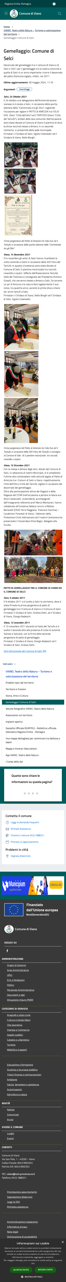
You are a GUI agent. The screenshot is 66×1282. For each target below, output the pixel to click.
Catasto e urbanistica (18, 1040)
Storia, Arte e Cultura (17, 695)
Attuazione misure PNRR (20, 1000)
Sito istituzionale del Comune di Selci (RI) (25, 651)
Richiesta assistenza (17, 1207)
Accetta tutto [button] (21, 1270)
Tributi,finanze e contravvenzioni (24, 1074)
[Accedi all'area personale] (54, 4)
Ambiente (12, 1079)
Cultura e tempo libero (18, 1020)
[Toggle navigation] (6, 13)
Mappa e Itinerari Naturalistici (21, 748)
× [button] (62, 1242)
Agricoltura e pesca (17, 1094)
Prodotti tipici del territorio (20, 682)
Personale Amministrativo (20, 990)
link (33, 1263)
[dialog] (33, 1260)
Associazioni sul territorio (19, 715)
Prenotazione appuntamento (22, 1192)
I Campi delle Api (14, 761)
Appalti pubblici (15, 1035)
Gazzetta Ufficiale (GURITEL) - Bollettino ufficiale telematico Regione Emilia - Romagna (31, 730)
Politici (10, 985)
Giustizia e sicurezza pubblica (22, 1069)
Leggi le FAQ (13, 1202)
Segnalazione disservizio (19, 1197)
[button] (33, 1276)
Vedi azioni (8, 664)
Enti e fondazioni (16, 980)
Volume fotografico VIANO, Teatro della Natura (30, 709)
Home (7, 26)
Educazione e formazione (20, 1065)
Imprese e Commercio (18, 1030)
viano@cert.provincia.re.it (21, 1174)
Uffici (9, 975)
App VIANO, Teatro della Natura (22, 755)
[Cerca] (59, 13)
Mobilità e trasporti (17, 1050)
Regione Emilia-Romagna (18, 4)
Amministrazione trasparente (22, 1222)
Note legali (12, 1232)
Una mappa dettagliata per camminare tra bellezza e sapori (33, 740)
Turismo (11, 1045)
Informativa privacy (17, 1227)
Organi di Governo (16, 965)
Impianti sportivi (14, 722)
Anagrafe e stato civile (18, 1015)
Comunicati (13, 1114)
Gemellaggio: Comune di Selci (21, 702)
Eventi (10, 1138)
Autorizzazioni (14, 1089)
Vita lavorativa (14, 1025)
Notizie (10, 1109)
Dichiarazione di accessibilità (22, 1237)
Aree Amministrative (18, 970)
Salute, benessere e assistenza (23, 1084)
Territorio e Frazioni (16, 689)
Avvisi (10, 1119)
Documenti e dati (16, 995)
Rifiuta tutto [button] (45, 1269)
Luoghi (10, 1133)
